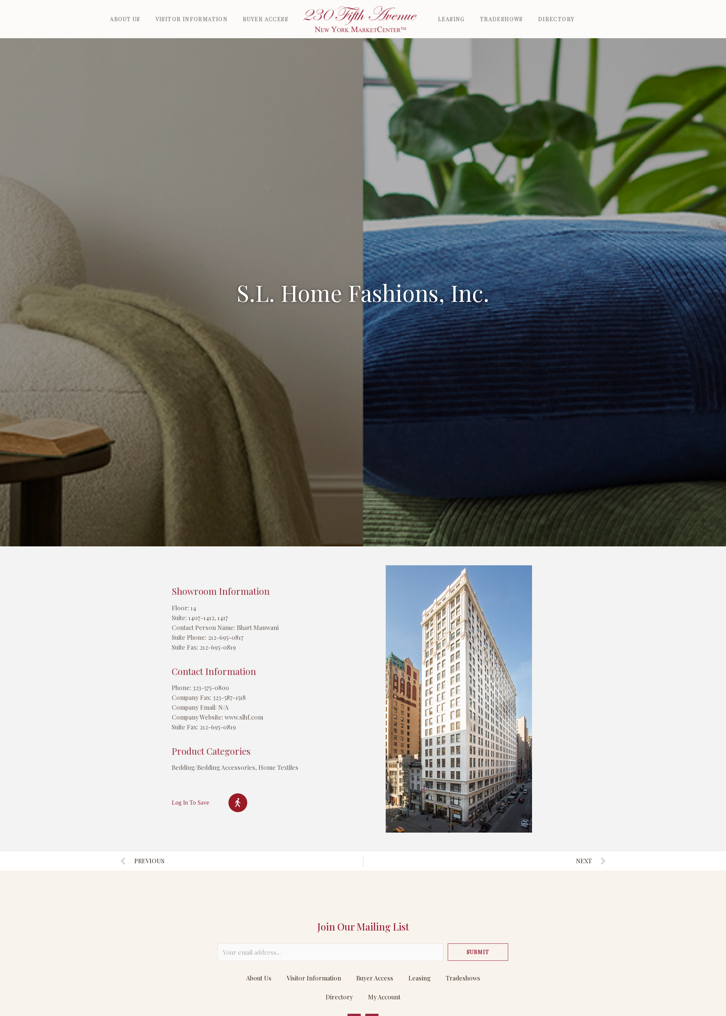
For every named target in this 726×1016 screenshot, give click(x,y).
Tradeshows (501, 19)
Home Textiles (278, 767)
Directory (556, 19)
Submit (478, 952)
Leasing (451, 19)
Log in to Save (190, 802)
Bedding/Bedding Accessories (213, 767)
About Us (125, 19)
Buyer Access (265, 19)
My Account (384, 997)
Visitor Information (191, 19)
